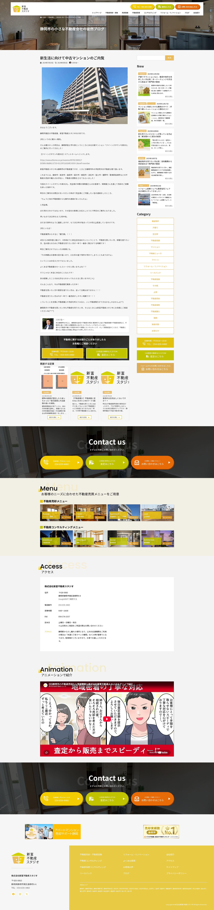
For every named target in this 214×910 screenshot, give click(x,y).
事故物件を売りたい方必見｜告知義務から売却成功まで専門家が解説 (155, 162)
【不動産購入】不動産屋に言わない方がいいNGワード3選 (84, 399)
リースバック (155, 272)
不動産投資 (155, 279)
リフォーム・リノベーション (155, 266)
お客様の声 (128, 866)
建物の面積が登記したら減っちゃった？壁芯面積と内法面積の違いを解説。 (53, 401)
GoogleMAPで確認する (68, 599)
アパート (155, 259)
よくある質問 (129, 860)
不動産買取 (155, 305)
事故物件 (141, 158)
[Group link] (62, 353)
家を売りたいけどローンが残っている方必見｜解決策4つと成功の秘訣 (155, 135)
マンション (151, 103)
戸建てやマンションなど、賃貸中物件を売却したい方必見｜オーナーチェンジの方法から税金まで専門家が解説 (155, 79)
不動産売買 (142, 131)
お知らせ (155, 330)
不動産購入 (155, 311)
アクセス (170, 860)
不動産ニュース (143, 186)
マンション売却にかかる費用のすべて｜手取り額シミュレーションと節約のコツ (155, 107)
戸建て (155, 227)
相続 (155, 317)
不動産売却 (142, 74)
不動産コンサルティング (91, 860)
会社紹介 (170, 854)
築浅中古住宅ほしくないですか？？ (114, 399)
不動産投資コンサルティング (93, 866)
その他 (155, 285)
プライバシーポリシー (176, 873)
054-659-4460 (64, 605)
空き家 (155, 234)
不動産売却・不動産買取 (91, 854)
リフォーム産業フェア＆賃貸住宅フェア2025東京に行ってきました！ (154, 189)
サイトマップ (172, 866)
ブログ (126, 873)
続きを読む (53, 417)
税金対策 (155, 324)
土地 (155, 292)
